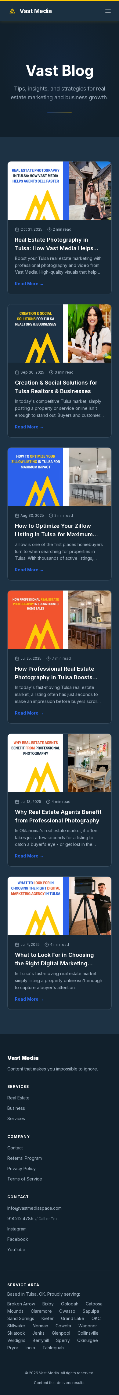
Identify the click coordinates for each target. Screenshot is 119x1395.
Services (16, 1118)
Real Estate (18, 1097)
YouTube (16, 1249)
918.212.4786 (20, 1218)
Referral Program (24, 1158)
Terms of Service (24, 1178)
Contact (15, 1147)
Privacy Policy (21, 1168)
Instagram (17, 1228)
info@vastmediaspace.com (34, 1208)
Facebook (17, 1239)
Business (16, 1108)
